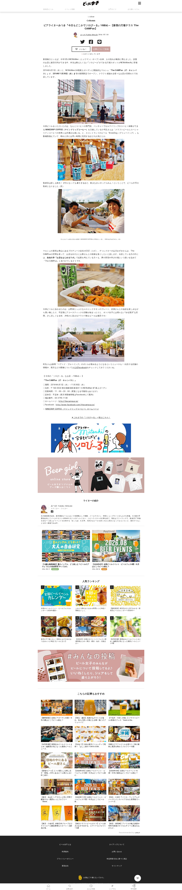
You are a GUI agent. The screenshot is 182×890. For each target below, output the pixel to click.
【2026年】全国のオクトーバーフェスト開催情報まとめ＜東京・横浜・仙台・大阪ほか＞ (90, 641)
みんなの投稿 (91, 884)
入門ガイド (112, 9)
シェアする (112, 884)
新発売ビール (48, 9)
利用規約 (65, 852)
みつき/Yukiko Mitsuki (89, 35)
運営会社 (65, 866)
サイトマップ (117, 866)
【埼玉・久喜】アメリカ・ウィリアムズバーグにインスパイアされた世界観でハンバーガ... (123, 799)
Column (91, 20)
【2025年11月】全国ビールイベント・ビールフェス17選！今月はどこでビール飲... (90, 799)
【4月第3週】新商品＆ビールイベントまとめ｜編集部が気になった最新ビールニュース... (56, 746)
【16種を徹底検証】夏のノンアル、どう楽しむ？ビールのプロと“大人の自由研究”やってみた (65, 565)
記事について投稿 (101, 49)
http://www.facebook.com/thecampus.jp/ (75, 405)
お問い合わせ (117, 852)
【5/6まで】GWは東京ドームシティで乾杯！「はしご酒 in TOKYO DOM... (90, 745)
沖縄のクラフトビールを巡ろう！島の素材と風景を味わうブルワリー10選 (123, 745)
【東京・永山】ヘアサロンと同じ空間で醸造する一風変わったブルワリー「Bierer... (56, 799)
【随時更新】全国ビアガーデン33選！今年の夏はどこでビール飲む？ (56, 719)
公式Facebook (80, 367)
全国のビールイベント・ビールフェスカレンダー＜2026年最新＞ (56, 609)
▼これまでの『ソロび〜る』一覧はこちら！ (91, 417)
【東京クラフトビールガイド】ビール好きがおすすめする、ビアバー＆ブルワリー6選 (90, 826)
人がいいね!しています (91, 54)
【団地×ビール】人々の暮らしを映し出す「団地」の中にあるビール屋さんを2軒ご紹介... (56, 773)
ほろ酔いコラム (133, 9)
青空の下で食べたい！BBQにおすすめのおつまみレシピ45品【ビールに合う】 (56, 640)
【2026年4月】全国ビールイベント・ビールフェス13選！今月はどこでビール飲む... (90, 773)
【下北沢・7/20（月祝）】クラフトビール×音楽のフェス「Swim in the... (123, 719)
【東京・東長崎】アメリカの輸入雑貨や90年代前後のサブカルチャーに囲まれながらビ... (124, 826)
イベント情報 (70, 9)
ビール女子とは (65, 844)
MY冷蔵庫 (133, 884)
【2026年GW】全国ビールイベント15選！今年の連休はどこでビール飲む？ (123, 772)
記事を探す (69, 884)
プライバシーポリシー (65, 859)
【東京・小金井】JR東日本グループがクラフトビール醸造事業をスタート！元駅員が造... (56, 826)
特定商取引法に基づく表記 (117, 859)
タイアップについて (116, 844)
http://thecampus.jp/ (68, 401)
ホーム (48, 884)
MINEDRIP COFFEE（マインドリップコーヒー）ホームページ (72, 409)
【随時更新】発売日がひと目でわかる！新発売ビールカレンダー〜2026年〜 (125, 609)
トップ (91, 9)
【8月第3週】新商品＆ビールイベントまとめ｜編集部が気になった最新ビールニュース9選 (125, 641)
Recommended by (127, 833)
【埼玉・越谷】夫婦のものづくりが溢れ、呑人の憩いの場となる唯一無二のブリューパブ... (90, 720)
